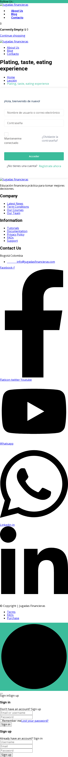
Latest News (15, 203)
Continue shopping (12, 35)
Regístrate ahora (50, 166)
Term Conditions (18, 207)
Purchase (13, 618)
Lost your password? (34, 721)
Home (11, 77)
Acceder (34, 156)
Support (12, 241)
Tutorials (13, 228)
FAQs (10, 237)
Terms (11, 612)
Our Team (13, 213)
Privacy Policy (15, 234)
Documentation (17, 231)
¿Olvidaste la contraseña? (50, 138)
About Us (17, 11)
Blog (14, 14)
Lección (12, 80)
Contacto (17, 18)
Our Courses (15, 210)
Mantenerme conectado (12, 141)
